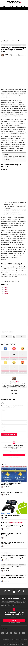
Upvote (6, 336)
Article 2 (6, 289)
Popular (11, 6)
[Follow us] (24, 8)
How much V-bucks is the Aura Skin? (12, 492)
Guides (17, 644)
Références (8, 159)
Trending (23, 6)
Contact (22, 644)
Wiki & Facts (10, 643)
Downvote (21, 336)
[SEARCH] (26, 8)
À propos (4, 643)
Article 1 (6, 287)
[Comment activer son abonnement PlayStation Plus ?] (14, 474)
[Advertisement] (14, 24)
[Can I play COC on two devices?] (14, 506)
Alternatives (12, 644)
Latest (4, 6)
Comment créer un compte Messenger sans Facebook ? (12, 543)
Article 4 (6, 293)
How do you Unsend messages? (11, 158)
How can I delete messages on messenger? (14, 156)
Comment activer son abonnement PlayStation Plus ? (11, 483)
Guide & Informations (19, 555)
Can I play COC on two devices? (11, 515)
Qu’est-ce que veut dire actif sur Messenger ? (11, 534)
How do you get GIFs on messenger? (12, 526)
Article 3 (6, 291)
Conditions (6, 644)
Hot (17, 6)
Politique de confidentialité (20, 643)
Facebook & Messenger (15, 522)
